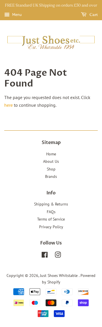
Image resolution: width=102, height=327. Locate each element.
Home (51, 154)
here (8, 105)
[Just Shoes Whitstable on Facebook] (44, 255)
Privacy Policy (51, 226)
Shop (51, 169)
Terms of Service (51, 219)
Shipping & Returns (51, 204)
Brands (51, 176)
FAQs (51, 211)
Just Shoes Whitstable (59, 275)
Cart (93, 14)
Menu (16, 14)
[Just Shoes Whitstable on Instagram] (58, 255)
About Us (51, 161)
